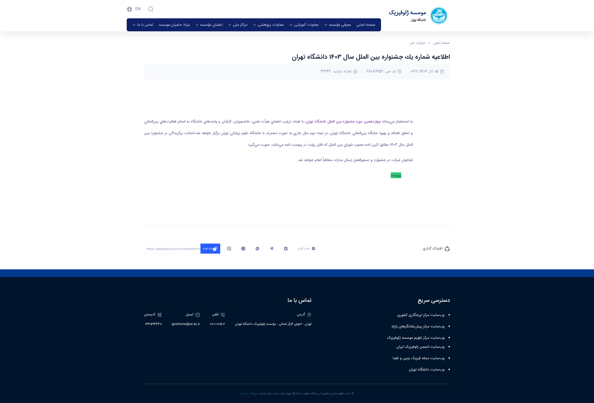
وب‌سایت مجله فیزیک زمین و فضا (419, 358)
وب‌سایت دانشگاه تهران (427, 370)
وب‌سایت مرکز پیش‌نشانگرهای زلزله (418, 326)
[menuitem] (365, 24)
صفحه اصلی (441, 43)
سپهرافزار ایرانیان (249, 393)
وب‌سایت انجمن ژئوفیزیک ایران (421, 347)
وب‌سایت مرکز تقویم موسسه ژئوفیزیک (416, 338)
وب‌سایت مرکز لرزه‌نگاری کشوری (421, 315)
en (138, 9)
